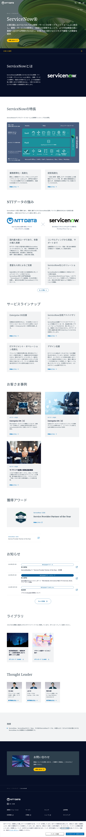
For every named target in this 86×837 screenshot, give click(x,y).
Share (80, 9)
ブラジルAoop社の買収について (40, 592)
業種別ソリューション (13, 810)
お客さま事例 (12, 51)
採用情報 (9, 815)
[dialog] (43, 829)
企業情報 (65, 810)
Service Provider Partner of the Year (19, 539)
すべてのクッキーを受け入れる (75, 834)
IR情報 (27, 815)
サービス (28, 810)
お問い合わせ (12, 40)
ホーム (8, 13)
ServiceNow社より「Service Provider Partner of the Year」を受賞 (47, 570)
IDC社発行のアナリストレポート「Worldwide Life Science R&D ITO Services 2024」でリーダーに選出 (47, 581)
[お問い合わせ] (80, 3)
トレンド (46, 810)
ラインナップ (15, 13)
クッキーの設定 (55, 834)
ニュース (46, 815)
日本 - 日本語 (12, 804)
